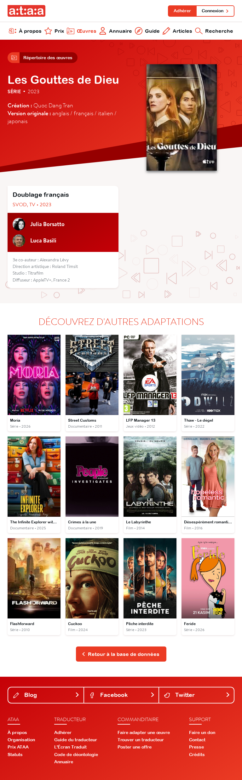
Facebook (113, 695)
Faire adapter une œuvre (144, 732)
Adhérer (182, 10)
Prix (59, 31)
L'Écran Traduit (70, 746)
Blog (30, 695)
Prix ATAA (18, 746)
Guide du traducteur (75, 739)
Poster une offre (135, 746)
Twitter (184, 695)
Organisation (21, 739)
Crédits (197, 754)
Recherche (219, 31)
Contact (197, 739)
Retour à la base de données (123, 654)
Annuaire (120, 31)
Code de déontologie (76, 754)
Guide (152, 31)
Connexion (212, 10)
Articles (182, 31)
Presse (196, 746)
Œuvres (86, 31)
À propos (30, 31)
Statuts (15, 754)
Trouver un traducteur (141, 739)
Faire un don (202, 732)
